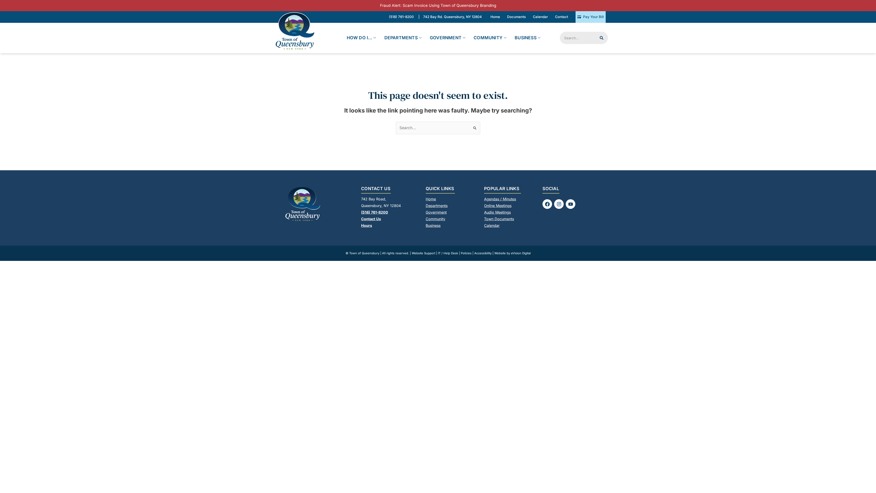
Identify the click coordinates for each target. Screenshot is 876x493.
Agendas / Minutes (500, 199)
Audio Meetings (497, 212)
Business (526, 37)
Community (488, 37)
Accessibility (483, 253)
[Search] (601, 38)
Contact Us (371, 219)
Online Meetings (497, 205)
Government (445, 37)
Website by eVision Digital (512, 253)
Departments (401, 37)
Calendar (492, 225)
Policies (466, 253)
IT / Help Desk (448, 253)
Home (431, 199)
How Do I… (359, 37)
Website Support (423, 253)
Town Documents (499, 219)
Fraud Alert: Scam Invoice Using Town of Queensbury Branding (438, 5)
